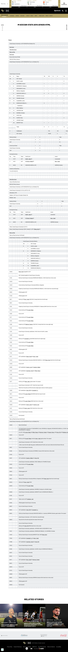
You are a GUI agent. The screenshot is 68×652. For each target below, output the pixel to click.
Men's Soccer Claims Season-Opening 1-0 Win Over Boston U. (33, 625)
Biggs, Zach (36, 229)
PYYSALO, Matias (29, 161)
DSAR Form (34, 646)
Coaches (22, 15)
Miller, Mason (37, 370)
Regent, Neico (51, 432)
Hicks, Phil (28, 390)
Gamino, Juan (29, 367)
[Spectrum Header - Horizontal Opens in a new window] (57, 10)
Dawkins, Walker (37, 367)
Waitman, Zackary (29, 324)
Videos (31, 15)
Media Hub (41, 15)
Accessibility (58, 646)
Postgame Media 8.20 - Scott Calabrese (9, 625)
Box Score (12, 47)
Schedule (12, 15)
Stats (27, 15)
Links (19, 7)
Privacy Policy (9, 646)
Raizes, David (29, 356)
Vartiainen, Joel (30, 499)
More (47, 15)
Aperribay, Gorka (29, 370)
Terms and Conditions (27, 646)
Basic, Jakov (27, 381)
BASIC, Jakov (28, 159)
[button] (10, 4)
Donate (51, 15)
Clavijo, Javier (29, 404)
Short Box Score (13, 49)
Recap (10, 40)
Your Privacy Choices (42, 646)
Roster (17, 15)
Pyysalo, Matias (30, 310)
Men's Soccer (4, 622)
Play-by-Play (12, 52)
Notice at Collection (51, 646)
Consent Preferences (18, 646)
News (36, 15)
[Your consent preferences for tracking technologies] (2, 649)
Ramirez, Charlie (43, 432)
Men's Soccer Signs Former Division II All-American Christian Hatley (55, 624)
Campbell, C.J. (27, 338)
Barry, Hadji (57, 161)
